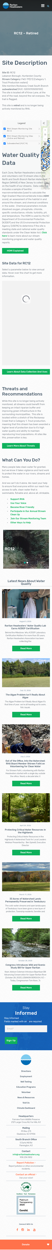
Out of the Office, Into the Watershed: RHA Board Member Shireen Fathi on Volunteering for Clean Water (25, 764)
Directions (26, 1071)
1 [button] (25, 563)
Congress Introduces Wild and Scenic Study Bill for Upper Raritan (25, 966)
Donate (26, 1244)
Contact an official (25, 1174)
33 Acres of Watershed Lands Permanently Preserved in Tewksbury (25, 900)
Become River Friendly (22, 507)
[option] (26, 549)
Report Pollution (25, 1162)
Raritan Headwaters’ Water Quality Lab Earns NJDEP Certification (25, 627)
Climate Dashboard (26, 1108)
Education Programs (26, 1087)
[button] (48, 5)
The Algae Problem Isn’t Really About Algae (25, 696)
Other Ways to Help (20, 522)
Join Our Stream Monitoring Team (28, 518)
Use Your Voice (18, 503)
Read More (26, 648)
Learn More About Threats (21, 445)
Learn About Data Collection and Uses (27, 371)
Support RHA (17, 499)
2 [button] (27, 563)
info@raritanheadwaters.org (26, 1154)
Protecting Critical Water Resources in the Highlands (25, 831)
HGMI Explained (15, 250)
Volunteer (26, 1092)
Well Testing (26, 1082)
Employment (26, 1076)
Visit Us (26, 1103)
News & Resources (26, 1097)
